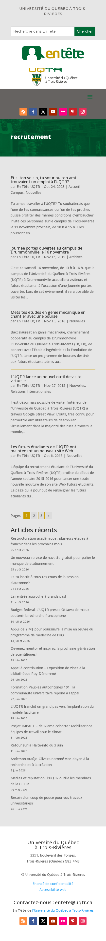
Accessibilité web (53, 889)
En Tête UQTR (28, 186)
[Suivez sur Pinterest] (73, 112)
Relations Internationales (31, 391)
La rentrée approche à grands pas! (38, 596)
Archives (76, 257)
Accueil (74, 186)
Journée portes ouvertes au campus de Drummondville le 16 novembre (46, 250)
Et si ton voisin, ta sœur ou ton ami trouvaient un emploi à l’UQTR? (43, 179)
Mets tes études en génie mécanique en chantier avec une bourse (48, 314)
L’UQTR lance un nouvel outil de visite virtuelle (46, 378)
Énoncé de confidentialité (53, 883)
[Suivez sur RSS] (23, 112)
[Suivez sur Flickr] (63, 112)
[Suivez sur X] (43, 112)
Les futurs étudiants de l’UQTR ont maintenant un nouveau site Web (43, 448)
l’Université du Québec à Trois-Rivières (63, 910)
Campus (17, 192)
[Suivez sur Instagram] (83, 112)
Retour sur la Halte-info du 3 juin (37, 745)
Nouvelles (33, 192)
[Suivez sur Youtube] (53, 112)
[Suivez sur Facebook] (33, 112)
